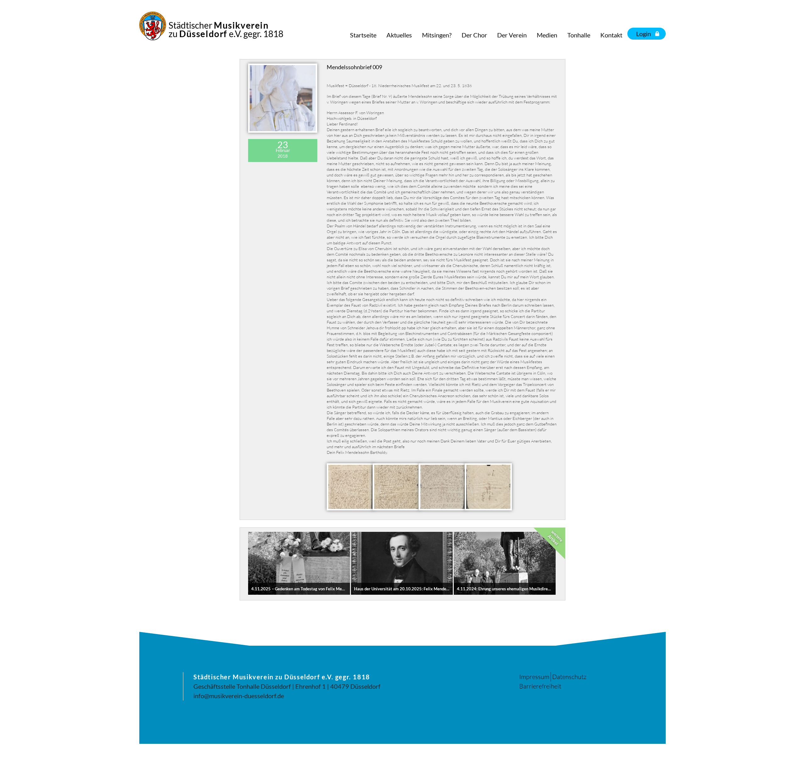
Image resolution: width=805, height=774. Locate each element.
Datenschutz (569, 677)
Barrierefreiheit (540, 686)
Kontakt (611, 35)
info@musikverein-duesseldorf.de (238, 695)
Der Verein (512, 35)
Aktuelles (399, 35)
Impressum (534, 677)
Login (643, 33)
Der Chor (474, 35)
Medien (547, 35)
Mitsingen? (437, 35)
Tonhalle (578, 35)
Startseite (363, 35)
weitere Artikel (555, 537)
